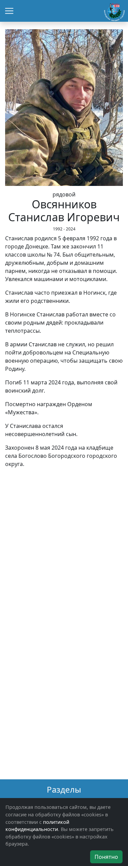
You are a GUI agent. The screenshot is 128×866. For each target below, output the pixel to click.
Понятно (106, 857)
